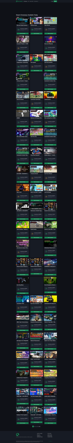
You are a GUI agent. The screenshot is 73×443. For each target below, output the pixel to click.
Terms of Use (50, 434)
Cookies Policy (50, 436)
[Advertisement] (36, 8)
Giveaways (25, 1)
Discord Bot (31, 1)
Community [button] (36, 1)
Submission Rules (40, 436)
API (28, 1)
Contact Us (39, 435)
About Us (38, 434)
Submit (55, 1)
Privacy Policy (50, 435)
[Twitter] (50, 441)
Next (39, 426)
